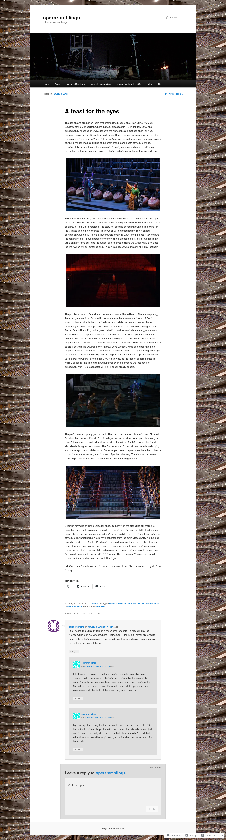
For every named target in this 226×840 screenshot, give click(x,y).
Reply (73, 651)
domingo (122, 603)
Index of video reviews (101, 83)
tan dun (149, 603)
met (143, 603)
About (57, 83)
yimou (156, 603)
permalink (101, 606)
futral (129, 603)
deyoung (113, 603)
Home (46, 83)
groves (136, 603)
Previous (168, 93)
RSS (159, 83)
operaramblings (61, 17)
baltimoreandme (76, 626)
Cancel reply (156, 767)
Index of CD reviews (75, 83)
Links (149, 83)
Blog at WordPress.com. (113, 828)
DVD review (92, 603)
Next (179, 93)
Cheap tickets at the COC (129, 83)
